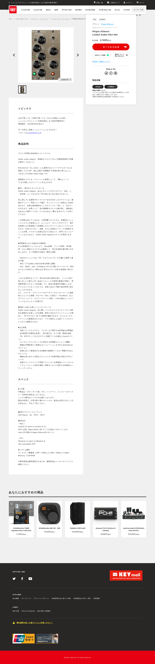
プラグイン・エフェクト (39, 19)
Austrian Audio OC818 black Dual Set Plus (133, 529)
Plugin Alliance (107, 24)
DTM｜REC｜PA (21, 19)
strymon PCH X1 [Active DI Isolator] (106, 529)
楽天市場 (16, 611)
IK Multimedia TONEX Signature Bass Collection (21, 529)
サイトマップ (26, 598)
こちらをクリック (34, 133)
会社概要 (16, 598)
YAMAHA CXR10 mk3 (77, 528)
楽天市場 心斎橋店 (44, 611)
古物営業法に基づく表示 (82, 598)
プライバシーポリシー (41, 598)
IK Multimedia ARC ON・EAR (49, 528)
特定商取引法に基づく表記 (61, 598)
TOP (10, 19)
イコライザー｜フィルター (61, 19)
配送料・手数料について (101, 61)
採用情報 (96, 598)
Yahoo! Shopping (28, 611)
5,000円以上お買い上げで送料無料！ (26, 3)
